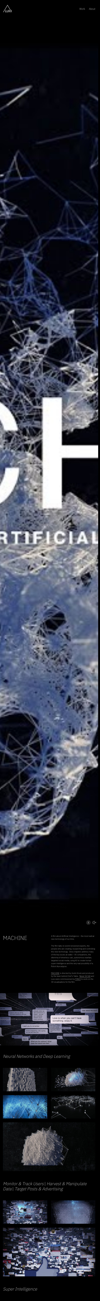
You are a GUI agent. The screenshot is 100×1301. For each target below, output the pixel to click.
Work (82, 8)
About (92, 8)
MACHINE (55, 973)
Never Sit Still (85, 976)
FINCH (78, 979)
